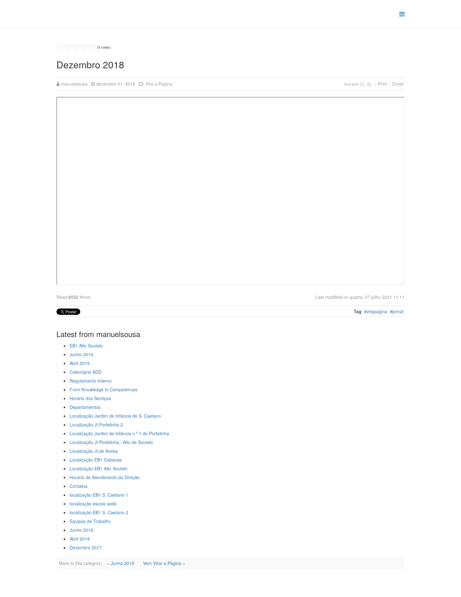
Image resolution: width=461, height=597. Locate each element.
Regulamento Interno (91, 381)
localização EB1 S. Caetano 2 (99, 512)
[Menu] (402, 13)
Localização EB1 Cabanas (96, 460)
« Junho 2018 (120, 563)
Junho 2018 (81, 530)
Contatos (78, 486)
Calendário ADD (86, 372)
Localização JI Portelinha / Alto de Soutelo (111, 442)
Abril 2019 (80, 363)
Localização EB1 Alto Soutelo (99, 468)
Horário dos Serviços (90, 398)
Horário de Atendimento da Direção (105, 477)
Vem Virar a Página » (164, 563)
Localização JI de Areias (94, 451)
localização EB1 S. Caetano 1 (99, 495)
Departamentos (85, 407)
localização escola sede (93, 503)
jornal (397, 311)
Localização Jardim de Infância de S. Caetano (115, 416)
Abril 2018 (80, 539)
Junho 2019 (81, 354)
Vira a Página (159, 84)
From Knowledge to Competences (103, 389)
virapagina (377, 311)
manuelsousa (74, 84)
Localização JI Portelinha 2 (96, 424)
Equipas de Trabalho (90, 521)
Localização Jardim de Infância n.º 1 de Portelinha (119, 433)
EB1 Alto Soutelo (86, 345)
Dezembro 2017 (86, 547)
